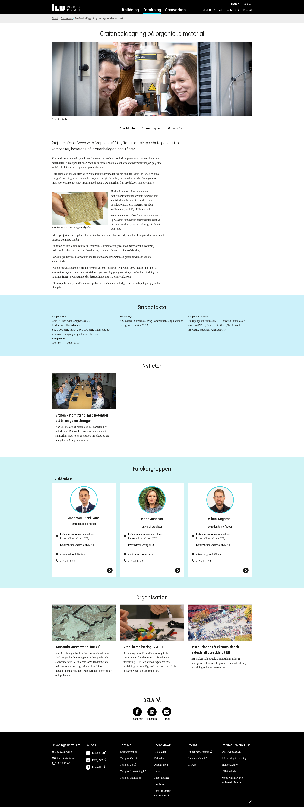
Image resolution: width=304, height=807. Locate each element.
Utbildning (130, 9)
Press (157, 771)
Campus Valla (127, 758)
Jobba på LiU (233, 10)
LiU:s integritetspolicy (234, 758)
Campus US (126, 764)
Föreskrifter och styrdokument (162, 793)
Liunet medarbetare (198, 752)
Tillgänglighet (229, 771)
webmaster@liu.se (232, 782)
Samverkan (175, 9)
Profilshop (159, 784)
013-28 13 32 (135, 560)
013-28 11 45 (203, 560)
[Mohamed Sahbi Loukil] (84, 570)
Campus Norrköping (131, 771)
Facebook (97, 752)
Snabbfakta (127, 128)
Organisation (176, 128)
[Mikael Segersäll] (220, 570)
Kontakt (247, 10)
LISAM (192, 764)
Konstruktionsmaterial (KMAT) (77, 545)
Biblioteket (160, 752)
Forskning (152, 9)
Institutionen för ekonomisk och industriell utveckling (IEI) (77, 536)
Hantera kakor (230, 764)
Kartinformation (128, 752)
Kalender (159, 758)
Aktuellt (218, 10)
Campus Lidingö (129, 777)
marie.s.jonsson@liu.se (141, 554)
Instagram (97, 760)
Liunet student (196, 758)
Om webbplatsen (231, 751)
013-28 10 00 (62, 763)
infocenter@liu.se (64, 758)
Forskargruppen (151, 128)
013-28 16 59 (67, 560)
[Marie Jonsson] (152, 570)
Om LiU (207, 10)
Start (55, 18)
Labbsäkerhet (161, 777)
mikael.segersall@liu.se (209, 554)
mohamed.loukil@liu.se (73, 554)
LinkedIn (97, 767)
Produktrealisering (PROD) (143, 545)
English (235, 3)
